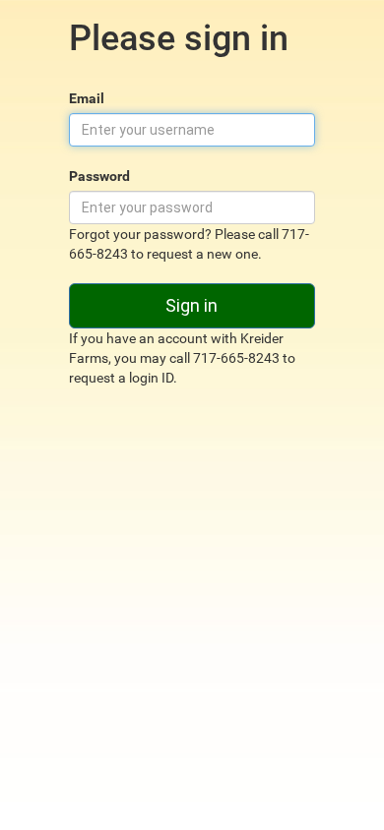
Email (86, 98)
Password (99, 176)
